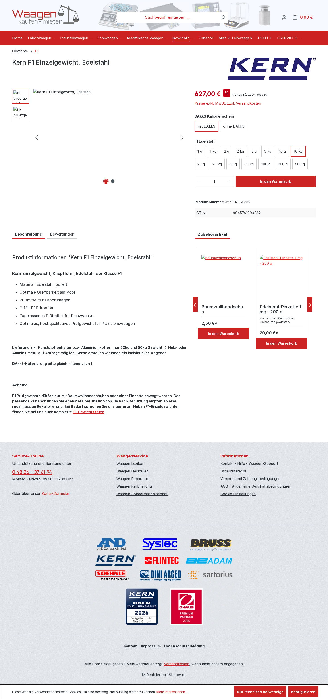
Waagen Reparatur (132, 478)
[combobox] (167, 17)
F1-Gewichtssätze (88, 412)
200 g (283, 164)
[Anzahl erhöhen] (229, 181)
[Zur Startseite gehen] (45, 14)
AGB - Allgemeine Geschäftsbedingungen (255, 486)
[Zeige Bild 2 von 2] (113, 181)
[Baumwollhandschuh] (223, 277)
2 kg (240, 151)
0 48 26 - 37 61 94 (32, 472)
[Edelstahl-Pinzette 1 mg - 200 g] (281, 277)
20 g (201, 164)
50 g (233, 164)
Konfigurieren (303, 692)
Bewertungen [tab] (62, 234)
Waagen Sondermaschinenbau (142, 494)
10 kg (298, 151)
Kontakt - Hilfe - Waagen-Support (249, 463)
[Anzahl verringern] (199, 181)
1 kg (213, 151)
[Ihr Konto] (284, 17)
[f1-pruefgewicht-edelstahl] (109, 137)
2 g (226, 151)
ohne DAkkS (234, 126)
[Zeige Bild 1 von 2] (106, 181)
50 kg (249, 164)
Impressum (151, 646)
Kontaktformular (55, 493)
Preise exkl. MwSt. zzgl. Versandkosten (228, 103)
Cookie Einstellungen (238, 494)
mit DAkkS (206, 126)
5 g (254, 151)
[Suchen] (223, 17)
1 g (199, 151)
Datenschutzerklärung (184, 646)
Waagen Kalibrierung (134, 486)
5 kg (267, 151)
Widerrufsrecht (233, 471)
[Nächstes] (182, 137)
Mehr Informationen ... (172, 692)
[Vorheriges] (36, 137)
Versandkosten (176, 664)
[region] (99, 137)
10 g (282, 151)
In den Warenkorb (275, 181)
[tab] (28, 234)
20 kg (217, 164)
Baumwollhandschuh (222, 309)
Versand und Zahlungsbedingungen (250, 478)
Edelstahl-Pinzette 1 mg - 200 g (280, 309)
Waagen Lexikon (130, 463)
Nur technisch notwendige (260, 692)
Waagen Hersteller (132, 471)
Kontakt (131, 646)
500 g (300, 164)
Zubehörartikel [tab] (212, 234)
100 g (265, 164)
